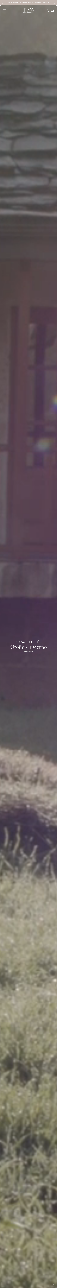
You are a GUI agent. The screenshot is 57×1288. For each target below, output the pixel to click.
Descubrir (28, 651)
